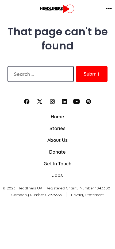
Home (57, 116)
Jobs (57, 175)
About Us (57, 140)
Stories (57, 128)
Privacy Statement (87, 194)
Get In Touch (57, 163)
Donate (57, 152)
